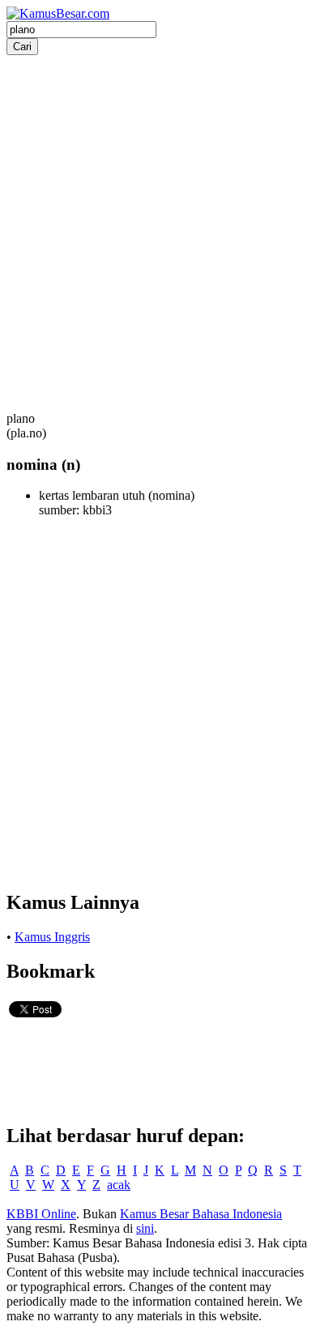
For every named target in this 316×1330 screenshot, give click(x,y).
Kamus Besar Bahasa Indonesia (201, 1214)
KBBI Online (41, 1214)
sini (145, 1228)
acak (118, 1184)
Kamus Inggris (52, 937)
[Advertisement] (158, 213)
